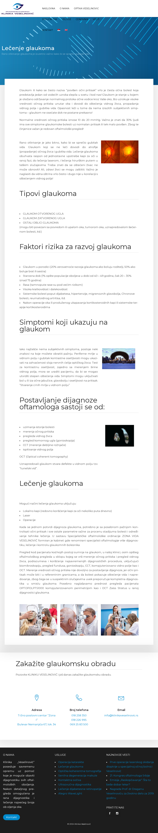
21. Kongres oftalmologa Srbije (130, 775)
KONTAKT (47, 30)
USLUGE (66, 19)
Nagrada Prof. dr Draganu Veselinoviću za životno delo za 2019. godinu (130, 793)
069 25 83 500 (79, 724)
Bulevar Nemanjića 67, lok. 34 (36, 724)
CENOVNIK (82, 19)
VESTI (96, 19)
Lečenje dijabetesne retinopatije (80, 789)
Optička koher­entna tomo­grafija (79, 771)
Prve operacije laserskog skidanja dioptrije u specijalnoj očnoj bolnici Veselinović (130, 767)
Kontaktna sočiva (69, 780)
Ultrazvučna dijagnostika (74, 784)
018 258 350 (79, 715)
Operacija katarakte (71, 762)
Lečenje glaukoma (70, 766)
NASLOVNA (48, 8)
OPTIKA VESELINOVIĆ (86, 8)
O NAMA (64, 8)
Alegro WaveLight (70, 793)
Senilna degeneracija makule (77, 775)
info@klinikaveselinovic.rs (121, 715)
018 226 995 (79, 719)
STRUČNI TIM (49, 19)
